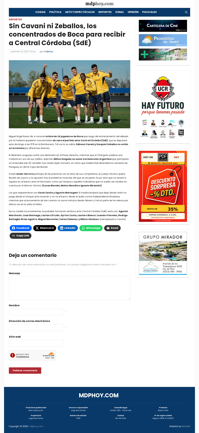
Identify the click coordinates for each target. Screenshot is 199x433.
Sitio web (15, 337)
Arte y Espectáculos (80, 12)
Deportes (105, 12)
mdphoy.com (99, 395)
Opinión (133, 12)
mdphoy (48, 51)
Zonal (119, 12)
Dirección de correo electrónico (29, 321)
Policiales (149, 12)
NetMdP (186, 426)
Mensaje (14, 273)
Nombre (14, 305)
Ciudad (40, 12)
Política (55, 12)
